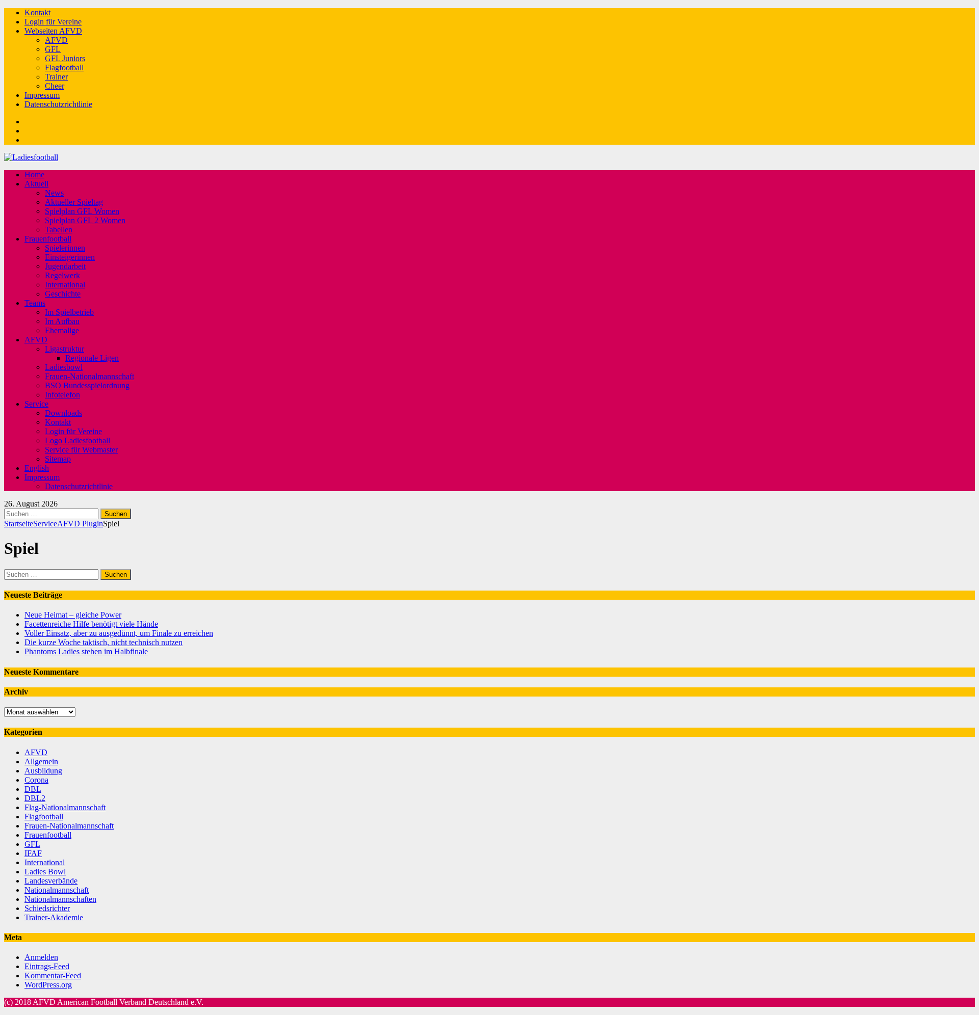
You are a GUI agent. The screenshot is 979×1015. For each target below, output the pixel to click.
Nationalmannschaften (60, 899)
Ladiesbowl (64, 367)
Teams (34, 303)
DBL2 (34, 798)
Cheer (54, 86)
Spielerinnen (65, 248)
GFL (53, 49)
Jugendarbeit (65, 266)
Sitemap (58, 459)
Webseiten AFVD (53, 30)
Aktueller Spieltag (74, 202)
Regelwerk (62, 275)
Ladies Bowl (45, 871)
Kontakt (37, 12)
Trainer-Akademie (53, 917)
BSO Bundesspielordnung (87, 385)
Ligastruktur (64, 348)
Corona (36, 780)
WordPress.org (48, 984)
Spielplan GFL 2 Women (85, 220)
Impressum (42, 95)
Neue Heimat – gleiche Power (72, 614)
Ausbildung (43, 770)
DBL (32, 789)
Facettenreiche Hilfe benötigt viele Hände (91, 624)
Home (34, 174)
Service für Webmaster (81, 449)
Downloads (63, 413)
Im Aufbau (62, 321)
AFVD (56, 40)
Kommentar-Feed (52, 975)
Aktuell (36, 183)
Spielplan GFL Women (82, 211)
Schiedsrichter (47, 908)
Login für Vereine (53, 21)
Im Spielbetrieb (69, 312)
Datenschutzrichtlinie (58, 104)
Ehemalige (62, 330)
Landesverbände (51, 880)
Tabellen (58, 229)
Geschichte (63, 293)
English (36, 468)
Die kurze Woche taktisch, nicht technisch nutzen (103, 642)
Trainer (56, 76)
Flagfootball (64, 67)
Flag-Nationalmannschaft (65, 807)
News (54, 193)
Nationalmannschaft (56, 890)
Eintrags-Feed (46, 966)
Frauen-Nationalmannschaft (89, 376)
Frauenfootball (47, 238)
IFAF (33, 853)
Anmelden (41, 957)
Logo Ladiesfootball (77, 440)
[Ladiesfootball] (31, 157)
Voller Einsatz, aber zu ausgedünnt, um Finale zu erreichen (118, 633)
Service (36, 403)
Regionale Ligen (92, 358)
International (65, 284)
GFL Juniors (65, 58)
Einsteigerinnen (70, 257)
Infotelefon (62, 394)
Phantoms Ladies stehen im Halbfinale (86, 651)
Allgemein (41, 761)
